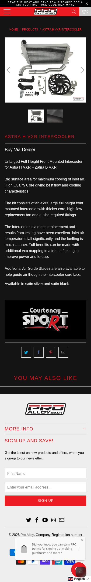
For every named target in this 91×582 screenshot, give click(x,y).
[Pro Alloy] (45, 11)
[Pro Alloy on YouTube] (45, 520)
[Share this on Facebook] (39, 352)
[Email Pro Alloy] (62, 520)
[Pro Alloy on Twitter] (28, 520)
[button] (79, 579)
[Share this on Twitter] (26, 352)
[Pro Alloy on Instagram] (53, 520)
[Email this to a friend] (63, 352)
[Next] (82, 70)
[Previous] (9, 70)
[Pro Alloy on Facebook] (36, 520)
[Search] (73, 11)
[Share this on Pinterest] (51, 352)
